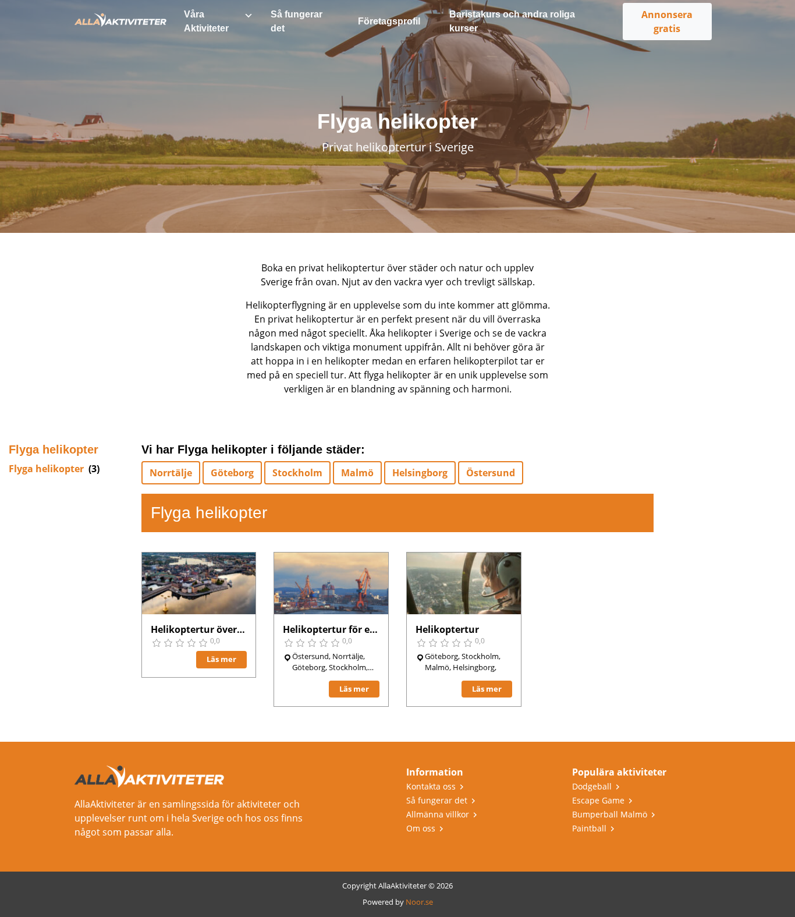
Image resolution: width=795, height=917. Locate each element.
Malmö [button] (357, 472)
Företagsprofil (389, 21)
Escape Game (598, 800)
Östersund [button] (490, 472)
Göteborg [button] (232, 472)
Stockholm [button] (297, 472)
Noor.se (419, 902)
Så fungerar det (296, 21)
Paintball (589, 828)
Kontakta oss (431, 786)
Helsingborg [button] (420, 472)
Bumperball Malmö (609, 814)
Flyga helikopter (46, 468)
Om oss (420, 828)
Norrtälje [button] (171, 472)
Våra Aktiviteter (206, 21)
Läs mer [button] (221, 659)
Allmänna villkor (437, 814)
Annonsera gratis (667, 21)
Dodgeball (592, 786)
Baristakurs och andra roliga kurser (512, 21)
